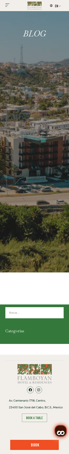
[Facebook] (30, 390)
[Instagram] (38, 390)
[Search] (50, 312)
